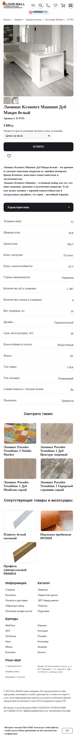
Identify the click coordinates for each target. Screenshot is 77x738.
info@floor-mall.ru (12, 672)
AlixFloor (10, 625)
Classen (42, 625)
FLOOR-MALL (14, 4)
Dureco (42, 652)
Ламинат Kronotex (34, 19)
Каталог (7, 19)
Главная (10, 589)
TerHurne (10, 636)
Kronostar (43, 641)
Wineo (9, 646)
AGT (8, 630)
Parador (42, 636)
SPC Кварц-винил (48, 600)
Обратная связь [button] (15, 605)
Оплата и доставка (17, 600)
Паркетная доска (48, 595)
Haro (8, 641)
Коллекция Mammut (54, 19)
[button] (48, 5)
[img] (63, 5)
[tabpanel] (38, 312)
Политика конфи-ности (18, 611)
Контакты (10, 595)
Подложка (43, 611)
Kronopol (43, 630)
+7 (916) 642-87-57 (13, 666)
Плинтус (43, 605)
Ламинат (18, 19)
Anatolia (42, 646)
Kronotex (10, 652)
